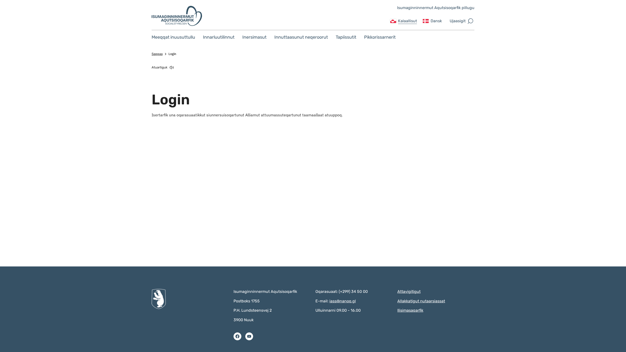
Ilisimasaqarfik (410, 310)
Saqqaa (157, 54)
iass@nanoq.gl (342, 301)
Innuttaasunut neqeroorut (301, 37)
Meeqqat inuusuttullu (173, 37)
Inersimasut (254, 37)
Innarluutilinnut (219, 37)
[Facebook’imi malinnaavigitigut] (237, 336)
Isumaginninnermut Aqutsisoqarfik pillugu (435, 7)
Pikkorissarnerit (380, 37)
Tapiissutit (346, 37)
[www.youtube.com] (249, 336)
